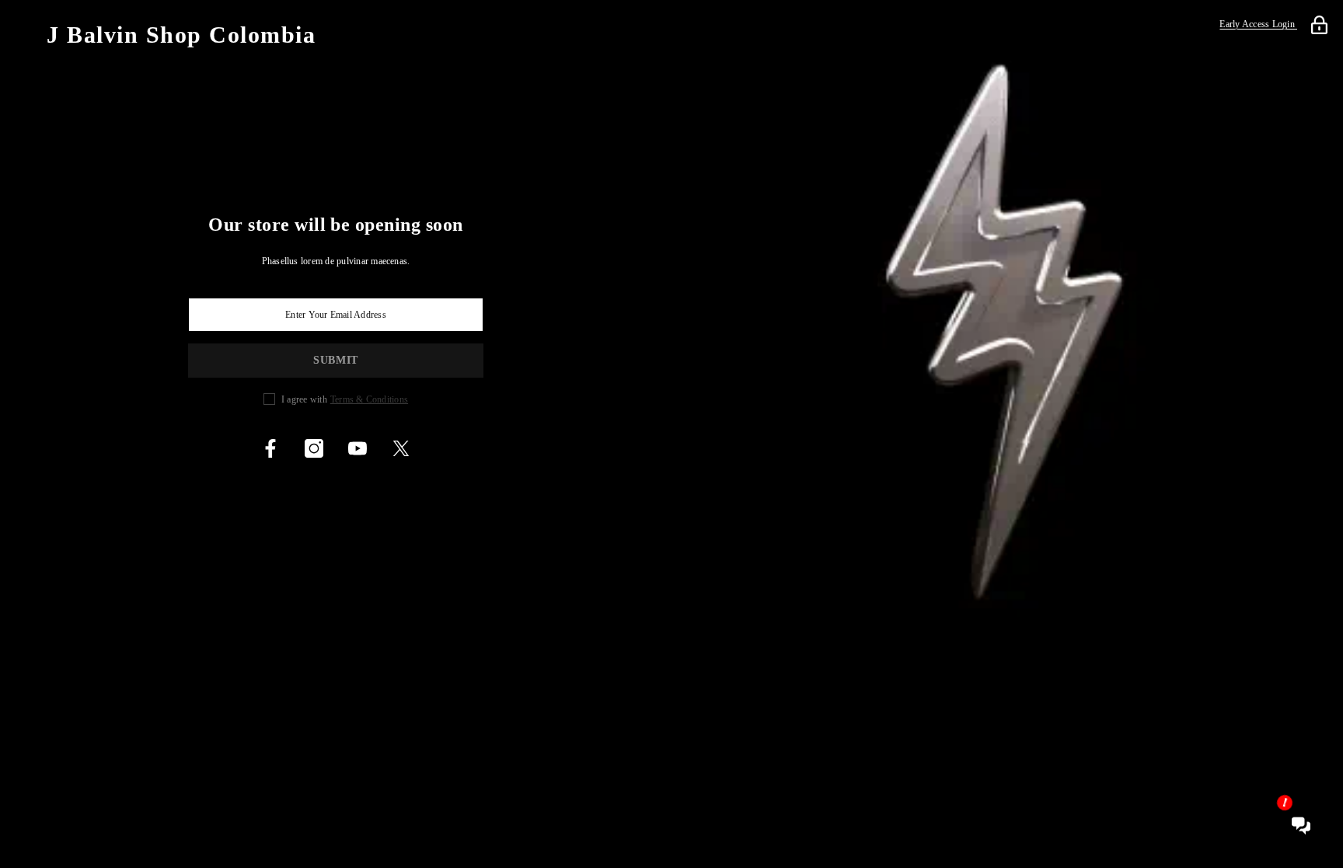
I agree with (304, 399)
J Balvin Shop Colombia (181, 35)
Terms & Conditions (369, 399)
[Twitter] (401, 448)
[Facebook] (270, 448)
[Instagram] (314, 448)
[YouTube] (357, 448)
